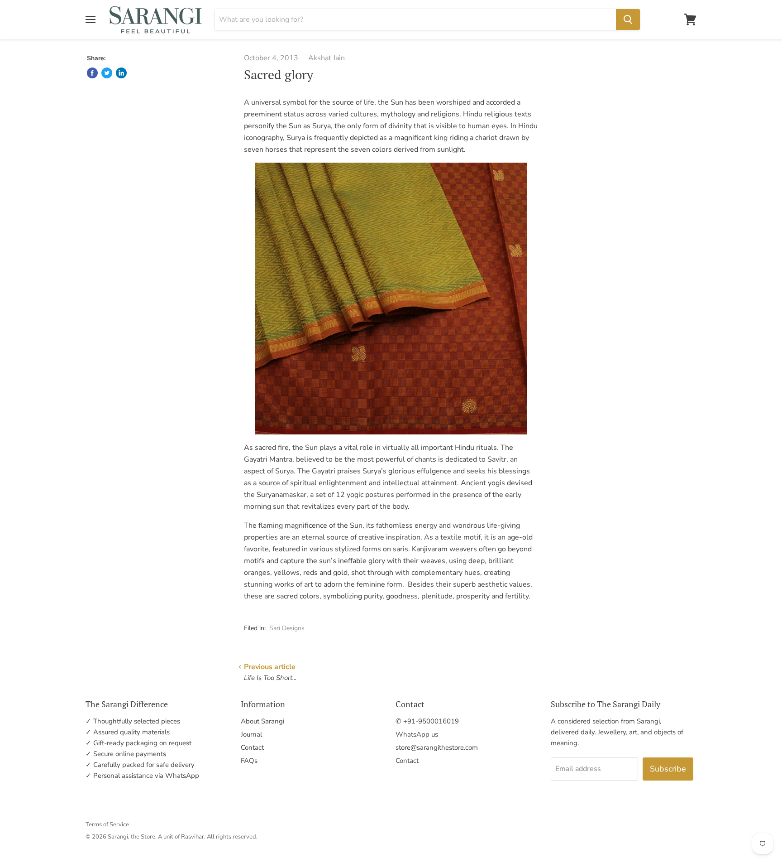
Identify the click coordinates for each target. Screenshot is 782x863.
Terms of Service (107, 824)
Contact (252, 747)
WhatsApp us (417, 734)
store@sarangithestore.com (437, 747)
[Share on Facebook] (92, 72)
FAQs (249, 760)
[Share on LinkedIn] (121, 72)
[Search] (628, 19)
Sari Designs (287, 628)
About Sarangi (262, 721)
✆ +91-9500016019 (427, 721)
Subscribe (668, 768)
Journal (251, 734)
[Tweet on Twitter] (106, 72)
